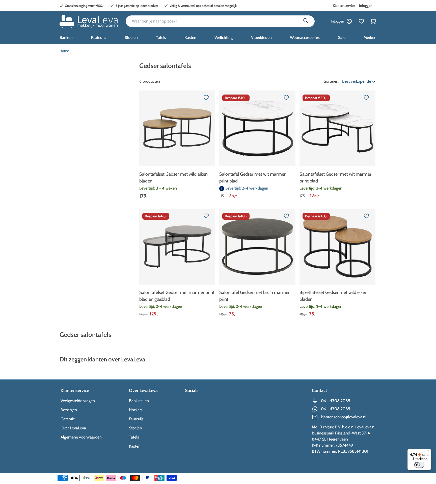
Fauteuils (136, 419)
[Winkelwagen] (373, 21)
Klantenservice (344, 5)
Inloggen (365, 5)
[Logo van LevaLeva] (89, 21)
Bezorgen (69, 409)
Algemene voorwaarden (81, 437)
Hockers (136, 409)
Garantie (68, 419)
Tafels (134, 437)
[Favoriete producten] (361, 21)
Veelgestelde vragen (78, 400)
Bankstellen (139, 400)
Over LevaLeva (73, 428)
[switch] (419, 465)
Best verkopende (357, 81)
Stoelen (135, 428)
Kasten (135, 446)
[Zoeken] (305, 21)
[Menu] (428, 452)
